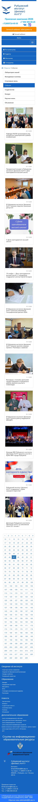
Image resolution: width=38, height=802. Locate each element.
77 (22, 571)
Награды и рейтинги (7, 674)
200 (21, 643)
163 (16, 622)
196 (31, 640)
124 (31, 597)
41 (18, 553)
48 (18, 557)
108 (11, 589)
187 (16, 636)
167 (5, 625)
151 (16, 615)
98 (22, 582)
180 (11, 633)
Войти (19, 38)
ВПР (3, 731)
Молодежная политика (13, 77)
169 (16, 625)
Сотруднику (9, 62)
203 (5, 647)
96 (14, 582)
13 (18, 539)
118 (31, 593)
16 (31, 539)
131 (5, 604)
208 (31, 647)
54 (14, 561)
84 (22, 575)
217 (16, 654)
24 (5, 546)
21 (22, 543)
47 (14, 557)
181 (16, 633)
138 (11, 607)
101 (5, 586)
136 (31, 604)
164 (21, 622)
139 (16, 607)
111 (26, 589)
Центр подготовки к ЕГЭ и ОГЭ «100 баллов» (14, 729)
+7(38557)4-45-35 (10, 23)
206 (21, 647)
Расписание (5, 693)
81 (9, 575)
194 (21, 640)
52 (5, 561)
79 (31, 571)
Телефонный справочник (9, 676)
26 (14, 546)
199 (16, 643)
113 (5, 593)
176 (21, 629)
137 (5, 607)
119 (5, 597)
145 (16, 611)
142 (31, 607)
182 (21, 633)
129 (26, 600)
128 (21, 600)
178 (31, 629)
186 (11, 636)
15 (27, 539)
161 (5, 622)
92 (27, 579)
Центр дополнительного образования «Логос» (14, 720)
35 (22, 550)
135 (26, 604)
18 (9, 543)
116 (21, 593)
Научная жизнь (10, 98)
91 (22, 579)
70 (22, 568)
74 (9, 571)
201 (26, 643)
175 (16, 629)
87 (5, 579)
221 (5, 658)
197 (5, 643)
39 (9, 553)
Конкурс (7, 94)
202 (31, 643)
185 (5, 636)
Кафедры (4, 682)
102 (11, 586)
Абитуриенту (5, 686)
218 (21, 654)
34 (18, 550)
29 (27, 546)
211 (16, 651)
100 (31, 582)
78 (27, 571)
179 (5, 633)
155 (5, 618)
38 (5, 553)
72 (31, 568)
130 (31, 600)
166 (31, 622)
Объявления (9, 103)
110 (21, 589)
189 (26, 636)
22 (27, 543)
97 (18, 582)
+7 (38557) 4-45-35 (11, 789)
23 (31, 543)
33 (14, 550)
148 (31, 611)
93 (31, 579)
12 (14, 539)
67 (9, 568)
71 (27, 568)
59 (5, 564)
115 (16, 593)
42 (22, 553)
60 (9, 564)
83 (18, 575)
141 (26, 607)
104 (21, 586)
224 (21, 658)
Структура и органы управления (10, 670)
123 (26, 597)
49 (22, 557)
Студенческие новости (8, 705)
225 (26, 658)
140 (21, 607)
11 (9, 539)
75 (14, 571)
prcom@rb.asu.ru (11, 786)
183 (26, 633)
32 (9, 550)
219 (26, 654)
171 (26, 625)
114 (11, 593)
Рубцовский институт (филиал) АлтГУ (21, 10)
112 (31, 589)
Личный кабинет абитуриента (19, 29)
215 (5, 654)
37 (31, 550)
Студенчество (9, 90)
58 (31, 561)
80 (5, 575)
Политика (4, 710)
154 (31, 615)
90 (18, 579)
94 (5, 582)
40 (14, 553)
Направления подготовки (9, 684)
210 (11, 651)
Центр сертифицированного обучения (12, 718)
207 (26, 647)
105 (26, 586)
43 (27, 553)
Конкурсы (4, 703)
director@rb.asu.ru (21, 769)
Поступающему (10, 49)
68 (14, 568)
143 (5, 611)
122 (21, 597)
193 (16, 640)
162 (11, 622)
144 (11, 611)
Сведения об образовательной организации (14, 672)
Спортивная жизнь (11, 81)
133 (16, 604)
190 (31, 636)
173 (5, 629)
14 (22, 539)
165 (26, 622)
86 (31, 575)
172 (31, 625)
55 (18, 561)
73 (5, 571)
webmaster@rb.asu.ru (27, 800)
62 (18, 564)
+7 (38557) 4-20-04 (24, 771)
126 (11, 600)
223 (16, 658)
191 (5, 640)
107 (5, 589)
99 (27, 582)
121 (16, 597)
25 (9, 546)
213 (26, 651)
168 (11, 625)
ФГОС (3, 689)
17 (5, 543)
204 (11, 647)
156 (11, 618)
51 (31, 557)
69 (18, 568)
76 (18, 571)
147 (26, 611)
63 (22, 564)
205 (16, 647)
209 (5, 651)
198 (11, 643)
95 (9, 582)
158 (21, 618)
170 (21, 625)
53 (9, 561)
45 (5, 557)
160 (31, 618)
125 (5, 600)
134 (21, 604)
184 (31, 633)
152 (21, 615)
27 (18, 546)
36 (27, 550)
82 (14, 575)
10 (5, 539)
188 (21, 636)
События (8, 85)
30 (31, 546)
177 (26, 629)
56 (22, 561)
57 (27, 561)
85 (27, 575)
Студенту (7, 54)
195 (26, 640)
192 (11, 640)
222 (11, 658)
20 (18, 543)
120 (11, 597)
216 (11, 654)
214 (31, 651)
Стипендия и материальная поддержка (12, 691)
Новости (7, 68)
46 (9, 557)
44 (31, 553)
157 (16, 618)
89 (14, 579)
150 (11, 615)
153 (26, 615)
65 (31, 564)
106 (31, 586)
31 (5, 550)
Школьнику (9, 58)
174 (11, 629)
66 (5, 568)
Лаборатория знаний (12, 72)
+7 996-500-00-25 (11, 791)
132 (11, 604)
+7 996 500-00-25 (27, 22)
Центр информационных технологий (12, 722)
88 (9, 579)
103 (16, 586)
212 (21, 651)
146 (21, 611)
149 (5, 615)
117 (26, 593)
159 (26, 618)
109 (16, 589)
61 (14, 564)
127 (16, 600)
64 (27, 564)
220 (31, 654)
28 (22, 546)
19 (14, 543)
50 (27, 557)
